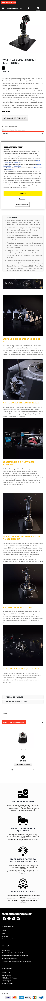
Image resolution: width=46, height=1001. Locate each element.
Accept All (23, 193)
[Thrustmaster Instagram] (9, 918)
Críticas (5, 713)
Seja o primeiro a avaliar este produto (14, 130)
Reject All (22, 198)
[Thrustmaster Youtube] (18, 918)
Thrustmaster (6, 950)
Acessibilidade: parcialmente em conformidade (16, 961)
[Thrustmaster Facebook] (4, 918)
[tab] (23, 133)
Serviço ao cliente (7, 983)
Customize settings (22, 204)
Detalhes (5, 133)
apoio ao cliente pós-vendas (23, 866)
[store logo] (15, 8)
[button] (17, 55)
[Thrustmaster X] (13, 918)
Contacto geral (6, 981)
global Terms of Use (36, 167)
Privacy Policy (17, 162)
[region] (23, 175)
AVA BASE (23, 750)
